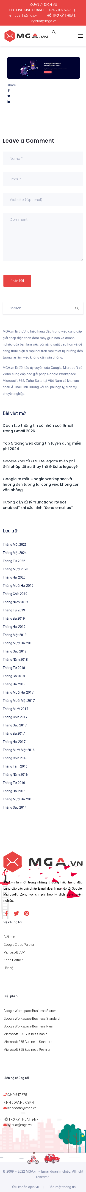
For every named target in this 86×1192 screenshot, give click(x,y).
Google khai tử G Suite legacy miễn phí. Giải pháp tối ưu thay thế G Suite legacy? (40, 463)
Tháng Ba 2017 (14, 733)
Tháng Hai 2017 (14, 742)
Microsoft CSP (14, 952)
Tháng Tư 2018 (14, 668)
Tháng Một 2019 (15, 635)
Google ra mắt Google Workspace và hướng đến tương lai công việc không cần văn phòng (41, 484)
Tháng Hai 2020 (14, 577)
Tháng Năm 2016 (15, 774)
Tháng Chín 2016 (15, 758)
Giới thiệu (10, 937)
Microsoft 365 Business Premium (27, 1049)
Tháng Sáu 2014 (15, 807)
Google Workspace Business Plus (28, 1026)
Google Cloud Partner (18, 944)
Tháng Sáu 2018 (15, 651)
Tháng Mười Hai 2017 (18, 692)
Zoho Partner (13, 960)
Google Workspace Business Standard (31, 1018)
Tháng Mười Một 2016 (19, 750)
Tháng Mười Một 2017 (19, 700)
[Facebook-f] (6, 913)
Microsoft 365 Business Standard (27, 1042)
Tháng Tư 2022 (14, 561)
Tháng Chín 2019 (15, 594)
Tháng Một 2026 (15, 544)
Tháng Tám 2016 (15, 766)
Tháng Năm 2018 (15, 659)
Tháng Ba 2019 (14, 618)
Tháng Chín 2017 (15, 717)
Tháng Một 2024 (15, 553)
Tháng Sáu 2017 (15, 725)
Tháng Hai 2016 (14, 791)
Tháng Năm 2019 (15, 602)
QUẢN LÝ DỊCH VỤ (43, 4)
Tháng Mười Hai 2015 (18, 799)
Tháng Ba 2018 (14, 676)
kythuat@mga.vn (43, 21)
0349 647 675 (17, 1095)
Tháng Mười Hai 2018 (18, 643)
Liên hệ (8, 968)
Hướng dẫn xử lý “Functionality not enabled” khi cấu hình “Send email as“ (38, 505)
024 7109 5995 (60, 10)
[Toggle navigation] (80, 36)
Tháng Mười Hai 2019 (18, 585)
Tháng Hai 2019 (14, 627)
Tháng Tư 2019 (14, 610)
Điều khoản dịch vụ (25, 1187)
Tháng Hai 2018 (14, 684)
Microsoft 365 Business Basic (25, 1034)
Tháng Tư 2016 (14, 783)
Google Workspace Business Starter (29, 1011)
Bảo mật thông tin (62, 1187)
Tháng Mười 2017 (15, 709)
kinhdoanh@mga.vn (23, 15)
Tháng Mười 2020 (15, 569)
